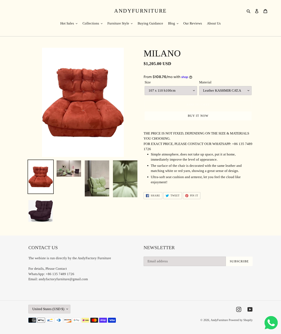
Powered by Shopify (241, 320)
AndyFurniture (140, 11)
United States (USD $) (48, 309)
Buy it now (198, 115)
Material (205, 82)
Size (148, 82)
